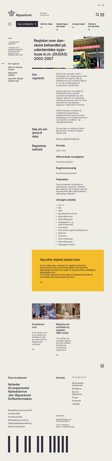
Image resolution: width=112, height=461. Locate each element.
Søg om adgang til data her (67, 139)
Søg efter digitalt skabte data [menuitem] (15, 79)
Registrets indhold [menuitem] (12, 74)
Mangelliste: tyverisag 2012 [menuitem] (20, 410)
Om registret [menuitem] (13, 64)
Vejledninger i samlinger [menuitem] (14, 43)
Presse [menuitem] (75, 397)
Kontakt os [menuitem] (76, 388)
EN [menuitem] (103, 5)
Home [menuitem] (10, 38)
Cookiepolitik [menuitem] (14, 413)
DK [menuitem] (99, 5)
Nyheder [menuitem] (14, 384)
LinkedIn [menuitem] (76, 404)
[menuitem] (46, 25)
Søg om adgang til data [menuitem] (15, 68)
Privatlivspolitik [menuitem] (15, 417)
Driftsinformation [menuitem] (20, 399)
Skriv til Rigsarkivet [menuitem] (77, 393)
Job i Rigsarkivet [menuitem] (19, 395)
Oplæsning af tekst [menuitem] (16, 426)
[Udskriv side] (102, 366)
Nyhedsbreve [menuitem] (17, 391)
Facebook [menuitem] (76, 400)
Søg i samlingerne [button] (25, 24)
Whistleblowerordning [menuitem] (18, 420)
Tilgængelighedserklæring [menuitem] (20, 423)
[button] (12, 13)
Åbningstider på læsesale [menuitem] (78, 384)
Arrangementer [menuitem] (18, 388)
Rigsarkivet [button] (24, 15)
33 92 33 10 (80, 377)
